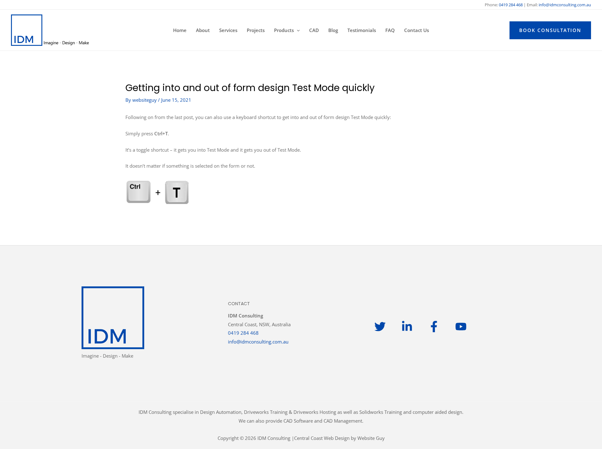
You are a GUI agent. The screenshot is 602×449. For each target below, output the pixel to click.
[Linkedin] (407, 326)
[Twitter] (380, 326)
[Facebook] (434, 326)
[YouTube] (461, 326)
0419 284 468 (243, 333)
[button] (297, 30)
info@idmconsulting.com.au (565, 5)
